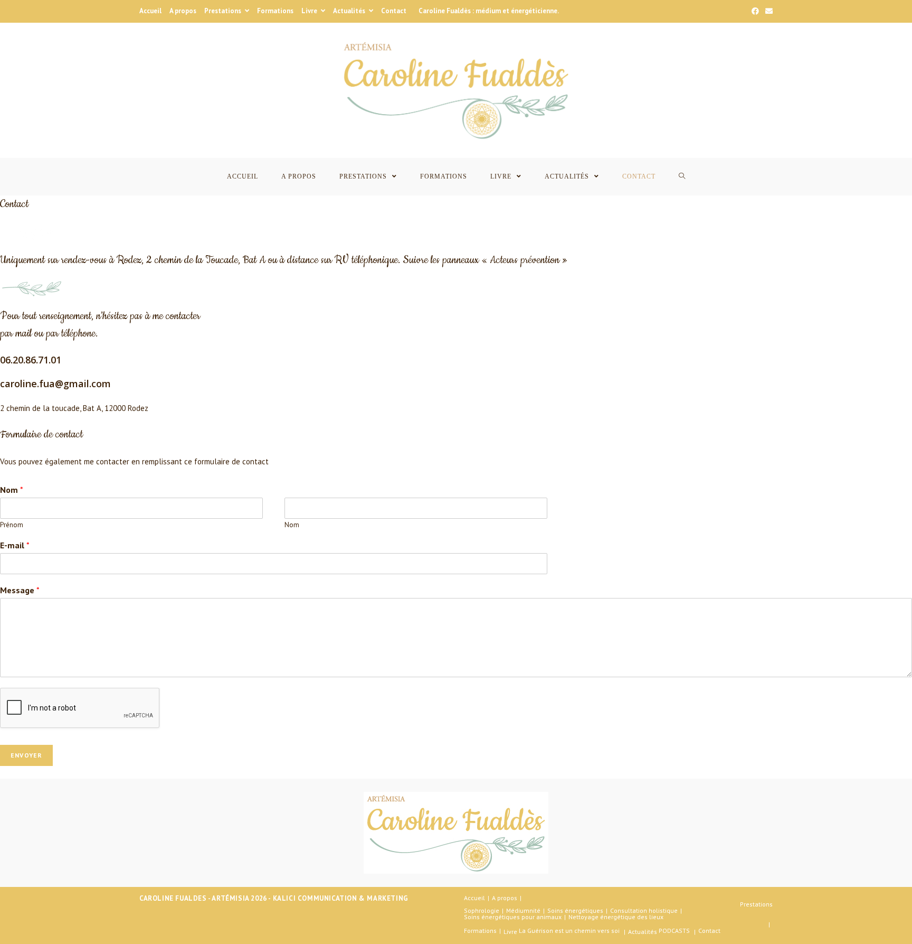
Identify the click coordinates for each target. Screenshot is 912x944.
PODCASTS (674, 930)
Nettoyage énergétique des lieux (615, 917)
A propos (182, 10)
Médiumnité (523, 910)
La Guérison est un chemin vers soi (569, 930)
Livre (310, 10)
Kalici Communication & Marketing (340, 898)
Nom (11, 489)
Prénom (11, 525)
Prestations (223, 10)
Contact (393, 10)
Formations (275, 10)
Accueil (150, 10)
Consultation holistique (644, 910)
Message (20, 590)
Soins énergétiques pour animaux (513, 917)
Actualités (350, 10)
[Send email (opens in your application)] (767, 11)
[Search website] (682, 176)
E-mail (15, 545)
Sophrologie (481, 910)
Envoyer (26, 755)
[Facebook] (755, 11)
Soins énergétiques (575, 910)
